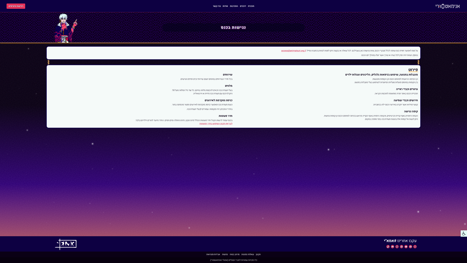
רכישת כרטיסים (16, 6)
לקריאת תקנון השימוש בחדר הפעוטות (215, 123)
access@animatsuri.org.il (293, 50)
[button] (464, 233)
